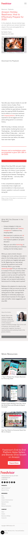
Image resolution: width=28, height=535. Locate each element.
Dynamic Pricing (5, 490)
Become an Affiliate (5, 515)
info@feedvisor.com (5, 477)
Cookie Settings (4, 532)
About (2, 511)
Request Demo (14, 463)
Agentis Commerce (6, 488)
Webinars (3, 504)
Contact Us (3, 518)
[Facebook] (7, 482)
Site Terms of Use (11, 530)
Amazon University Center (7, 500)
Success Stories (5, 502)
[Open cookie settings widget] (2, 532)
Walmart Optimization (6, 506)
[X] (5, 482)
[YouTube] (9, 482)
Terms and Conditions (19, 530)
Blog (2, 495)
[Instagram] (12, 482)
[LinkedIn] (2, 482)
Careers (3, 513)
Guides (3, 497)
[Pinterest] (14, 482)
